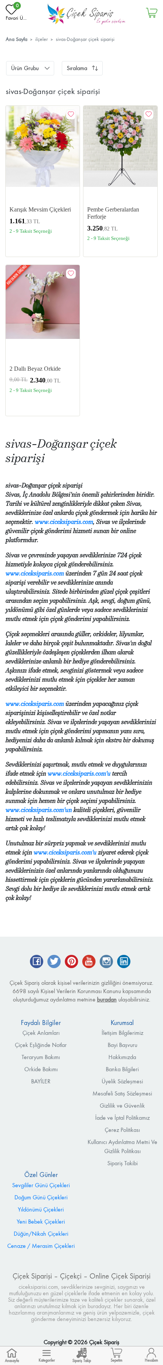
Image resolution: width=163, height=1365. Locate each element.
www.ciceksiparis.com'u (79, 773)
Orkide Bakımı (41, 1069)
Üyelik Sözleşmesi (122, 1081)
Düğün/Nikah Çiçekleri (41, 1233)
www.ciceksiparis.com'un (39, 809)
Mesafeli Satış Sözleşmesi (122, 1093)
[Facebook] (36, 962)
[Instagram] (106, 962)
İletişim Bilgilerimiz (122, 1032)
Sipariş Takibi (122, 1163)
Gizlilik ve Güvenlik (122, 1105)
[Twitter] (54, 962)
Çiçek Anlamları (41, 1032)
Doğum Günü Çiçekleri (40, 1197)
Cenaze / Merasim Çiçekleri (41, 1245)
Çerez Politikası (122, 1129)
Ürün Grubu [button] (25, 68)
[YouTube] (89, 962)
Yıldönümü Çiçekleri (41, 1209)
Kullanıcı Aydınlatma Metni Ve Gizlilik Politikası (122, 1146)
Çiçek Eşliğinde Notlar (41, 1044)
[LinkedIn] (123, 962)
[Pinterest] (71, 962)
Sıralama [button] (77, 68)
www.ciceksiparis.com (64, 521)
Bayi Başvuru (122, 1044)
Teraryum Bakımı (41, 1057)
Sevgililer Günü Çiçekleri (41, 1185)
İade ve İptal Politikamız (122, 1117)
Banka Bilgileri (122, 1069)
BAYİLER (40, 1081)
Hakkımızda (122, 1057)
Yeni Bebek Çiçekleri (41, 1221)
